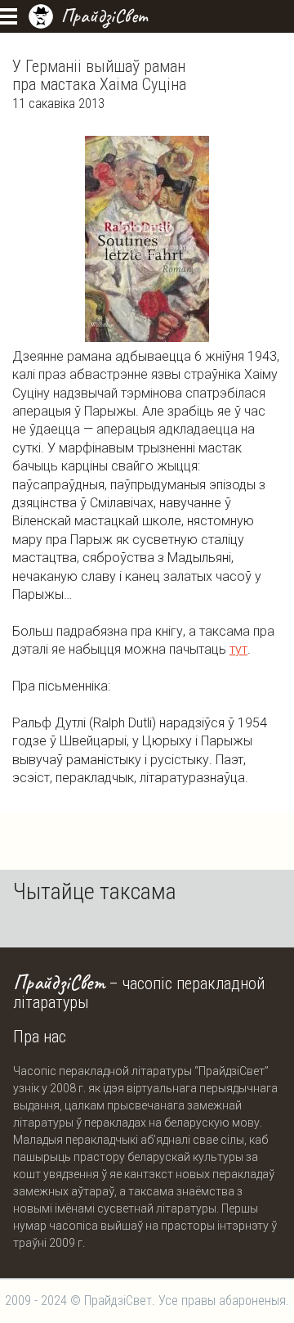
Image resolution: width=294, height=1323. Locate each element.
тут (238, 649)
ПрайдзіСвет (104, 16)
